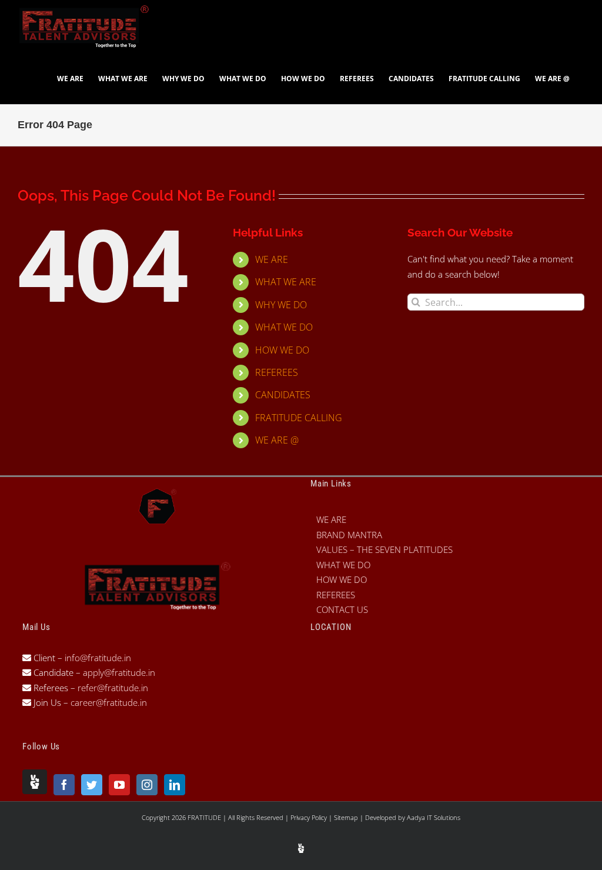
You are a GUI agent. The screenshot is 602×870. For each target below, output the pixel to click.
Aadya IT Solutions (433, 817)
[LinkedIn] (174, 784)
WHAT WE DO (284, 327)
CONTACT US (342, 609)
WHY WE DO (281, 304)
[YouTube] (119, 784)
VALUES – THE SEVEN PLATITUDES (384, 549)
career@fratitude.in (109, 702)
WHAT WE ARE (285, 281)
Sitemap (347, 817)
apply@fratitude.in (119, 672)
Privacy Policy (309, 817)
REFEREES (276, 372)
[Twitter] (91, 784)
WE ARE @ (277, 440)
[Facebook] (64, 784)
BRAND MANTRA (349, 535)
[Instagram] (147, 784)
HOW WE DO (282, 350)
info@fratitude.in (96, 658)
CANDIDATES (282, 394)
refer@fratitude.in (113, 688)
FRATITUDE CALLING (298, 417)
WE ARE (271, 259)
